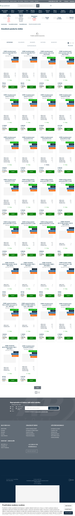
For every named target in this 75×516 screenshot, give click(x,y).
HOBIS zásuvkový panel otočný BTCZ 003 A (28, 346)
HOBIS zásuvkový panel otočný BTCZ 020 (65, 304)
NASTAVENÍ (68, 505)
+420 (33, 444)
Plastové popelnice (30, 433)
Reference (26, 1)
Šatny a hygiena (40, 11)
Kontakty (36, 1)
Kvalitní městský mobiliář (31, 428)
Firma (13, 411)
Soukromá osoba (19, 409)
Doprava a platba (13, 1)
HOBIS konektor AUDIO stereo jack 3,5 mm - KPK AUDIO (65, 264)
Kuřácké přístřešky (55, 437)
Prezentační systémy (21, 11)
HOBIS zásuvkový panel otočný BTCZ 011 (10, 138)
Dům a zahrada (71, 11)
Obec (13, 409)
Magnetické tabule (55, 433)
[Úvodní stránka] (5, 5)
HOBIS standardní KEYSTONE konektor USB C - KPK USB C (9, 347)
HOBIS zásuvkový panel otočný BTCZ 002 (47, 95)
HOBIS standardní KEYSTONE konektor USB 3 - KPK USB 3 (28, 264)
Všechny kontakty (31, 451)
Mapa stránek (37, 481)
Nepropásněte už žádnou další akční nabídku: (25, 402)
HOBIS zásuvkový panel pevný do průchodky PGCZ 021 (10, 53)
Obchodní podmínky (5, 1)
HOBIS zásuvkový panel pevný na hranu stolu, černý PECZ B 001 (47, 53)
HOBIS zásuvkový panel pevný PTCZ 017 (28, 95)
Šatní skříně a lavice (55, 435)
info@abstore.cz (32, 446)
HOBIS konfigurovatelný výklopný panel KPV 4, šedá (28, 222)
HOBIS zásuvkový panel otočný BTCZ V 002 (65, 138)
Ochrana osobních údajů (43, 480)
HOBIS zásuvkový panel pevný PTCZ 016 (10, 95)
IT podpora (32, 1)
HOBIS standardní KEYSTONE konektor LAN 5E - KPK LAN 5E (65, 223)
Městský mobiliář (33, 11)
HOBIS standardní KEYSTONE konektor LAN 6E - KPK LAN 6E (9, 264)
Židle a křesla (12, 11)
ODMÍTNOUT (68, 509)
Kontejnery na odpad (55, 428)
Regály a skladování (63, 11)
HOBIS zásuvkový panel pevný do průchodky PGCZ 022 (28, 53)
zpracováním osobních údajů (42, 411)
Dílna (27, 11)
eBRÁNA (39, 483)
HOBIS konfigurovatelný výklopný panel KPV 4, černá (46, 222)
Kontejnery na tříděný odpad (32, 430)
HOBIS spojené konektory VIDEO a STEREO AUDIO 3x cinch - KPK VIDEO (28, 305)
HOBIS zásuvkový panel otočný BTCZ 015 (47, 138)
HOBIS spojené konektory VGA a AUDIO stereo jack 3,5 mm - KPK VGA (9, 305)
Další (37, 387)
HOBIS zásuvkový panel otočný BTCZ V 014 (10, 180)
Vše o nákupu (20, 1)
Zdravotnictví (20, 406)
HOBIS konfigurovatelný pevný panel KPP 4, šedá (65, 180)
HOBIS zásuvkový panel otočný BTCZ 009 (65, 95)
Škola (13, 406)
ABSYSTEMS (3, 428)
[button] (60, 1)
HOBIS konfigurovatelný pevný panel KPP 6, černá (46, 180)
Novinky (2, 433)
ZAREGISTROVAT (53, 408)
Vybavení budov (48, 11)
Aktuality (3, 432)
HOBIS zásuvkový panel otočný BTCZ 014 (28, 138)
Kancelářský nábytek (5, 11)
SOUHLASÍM (68, 513)
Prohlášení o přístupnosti (32, 480)
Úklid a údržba (55, 11)
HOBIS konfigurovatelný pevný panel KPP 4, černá (9, 222)
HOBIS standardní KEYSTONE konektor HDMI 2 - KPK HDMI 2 (46, 264)
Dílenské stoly (54, 432)
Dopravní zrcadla (29, 432)
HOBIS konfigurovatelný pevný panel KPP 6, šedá (28, 180)
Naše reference (4, 435)
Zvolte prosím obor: (16, 404)
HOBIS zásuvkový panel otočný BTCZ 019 (47, 304)
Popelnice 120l (54, 430)
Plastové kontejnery (30, 435)
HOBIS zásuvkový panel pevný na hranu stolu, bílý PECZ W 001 (65, 53)
